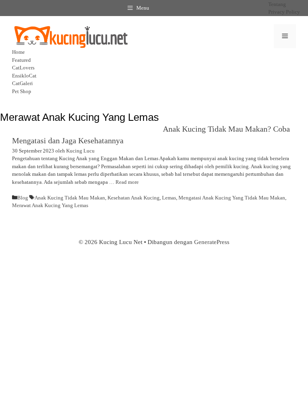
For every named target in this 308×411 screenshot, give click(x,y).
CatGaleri (22, 83)
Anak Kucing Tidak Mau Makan (69, 198)
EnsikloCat (24, 76)
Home (18, 52)
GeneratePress (211, 242)
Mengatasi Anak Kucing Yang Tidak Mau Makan (231, 198)
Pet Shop (21, 91)
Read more (127, 182)
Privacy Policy (284, 12)
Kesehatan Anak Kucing (133, 198)
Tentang (277, 4)
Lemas (169, 198)
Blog (22, 198)
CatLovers (23, 68)
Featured (21, 60)
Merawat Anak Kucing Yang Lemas (50, 205)
